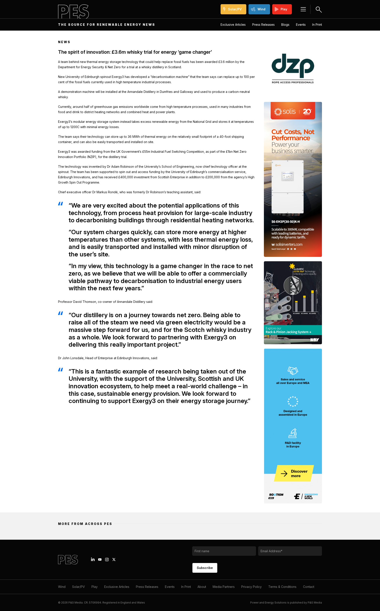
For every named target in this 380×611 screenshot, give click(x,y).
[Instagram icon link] (107, 559)
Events (301, 24)
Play (284, 9)
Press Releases (263, 24)
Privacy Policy (251, 587)
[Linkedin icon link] (93, 559)
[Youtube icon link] (100, 559)
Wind (261, 9)
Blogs (285, 24)
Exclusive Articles (233, 24)
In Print (317, 24)
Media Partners (224, 587)
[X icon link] (114, 559)
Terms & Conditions (282, 587)
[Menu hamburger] (303, 9)
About (201, 587)
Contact (308, 587)
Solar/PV (235, 9)
